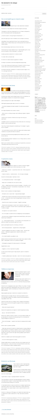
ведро (8, 349)
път (10, 150)
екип (25, 75)
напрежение (16, 76)
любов (28, 350)
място (12, 76)
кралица (17, 399)
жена (4, 260)
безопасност (25, 73)
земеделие (37, 44)
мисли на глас (37, 58)
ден (23, 75)
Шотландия (3, 402)
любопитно (14, 397)
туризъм (36, 88)
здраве (36, 43)
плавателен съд (25, 399)
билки (36, 32)
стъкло (7, 261)
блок (2, 349)
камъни (7, 148)
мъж (5, 352)
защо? (36, 42)
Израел (36, 47)
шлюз (29, 400)
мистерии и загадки (38, 60)
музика (36, 63)
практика (19, 352)
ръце (45, 107)
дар (18, 75)
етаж (6, 350)
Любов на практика (7, 269)
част (27, 400)
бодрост (5, 349)
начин (40, 105)
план (23, 76)
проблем (43, 106)
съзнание (14, 353)
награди (36, 64)
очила (12, 260)
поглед (17, 260)
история (36, 53)
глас (42, 100)
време (9, 75)
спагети (4, 353)
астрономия (37, 26)
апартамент (18, 348)
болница (21, 147)
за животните (37, 39)
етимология (37, 36)
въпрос (36, 100)
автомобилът (37, 20)
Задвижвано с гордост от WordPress (7, 413)
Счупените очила (6, 159)
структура (15, 400)
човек (6, 151)
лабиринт (15, 148)
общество (37, 71)
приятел (7, 150)
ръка (2, 261)
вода (4, 399)
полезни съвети (38, 73)
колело (11, 399)
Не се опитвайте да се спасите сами (12, 19)
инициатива (3, 76)
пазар (10, 352)
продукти (23, 352)
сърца (24, 150)
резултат (3, 78)
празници (37, 74)
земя (6, 260)
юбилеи (36, 90)
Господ (39, 97)
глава (39, 100)
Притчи (36, 77)
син (2, 353)
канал (9, 399)
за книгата (37, 40)
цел (21, 78)
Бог (36, 97)
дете (25, 349)
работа (26, 260)
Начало (2, 8)
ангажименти (21, 258)
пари (45, 105)
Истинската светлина (8, 85)
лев (26, 350)
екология (36, 33)
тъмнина (14, 78)
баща (44, 97)
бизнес (36, 30)
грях (16, 75)
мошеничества (38, 61)
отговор (20, 76)
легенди (36, 56)
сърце (44, 108)
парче (15, 260)
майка (2, 352)
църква (42, 109)
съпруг (13, 261)
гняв (14, 75)
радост (40, 107)
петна (5, 150)
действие (20, 75)
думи (29, 349)
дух (2, 350)
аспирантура (27, 348)
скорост (8, 400)
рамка (29, 260)
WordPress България (39, 122)
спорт (36, 84)
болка (36, 98)
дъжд (4, 350)
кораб (14, 399)
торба (17, 353)
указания (3, 151)
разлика (5, 400)
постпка (15, 352)
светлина (13, 150)
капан (9, 76)
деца (39, 101)
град (21, 349)
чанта (18, 261)
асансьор (20, 73)
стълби (10, 261)
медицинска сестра (20, 148)
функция (24, 400)
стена (5, 261)
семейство (37, 81)
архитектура (9, 397)
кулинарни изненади (39, 54)
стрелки (18, 150)
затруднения (12, 350)
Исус (7, 76)
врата (7, 75)
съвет (22, 150)
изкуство (36, 46)
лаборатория (22, 350)
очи (43, 105)
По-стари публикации (6, 409)
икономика (37, 49)
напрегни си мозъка (38, 66)
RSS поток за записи (38, 119)
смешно (36, 82)
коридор (11, 148)
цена (19, 353)
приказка (36, 75)
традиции (37, 87)
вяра (12, 75)
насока (26, 148)
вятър (19, 349)
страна (6, 78)
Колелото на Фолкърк (8, 361)
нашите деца (37, 67)
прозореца (27, 352)
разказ (8, 73)
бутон (4, 75)
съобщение (10, 78)
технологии (37, 85)
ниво (20, 399)
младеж (9, 260)
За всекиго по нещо (9, 3)
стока (7, 353)
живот (2, 148)
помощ (25, 76)
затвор (28, 75)
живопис (36, 37)
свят (16, 150)
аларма (17, 73)
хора (19, 78)
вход (27, 147)
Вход (36, 118)
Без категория (37, 29)
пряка (23, 260)
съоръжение (19, 400)
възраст (16, 349)
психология (37, 78)
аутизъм (36, 27)
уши (17, 78)
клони (18, 350)
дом (27, 349)
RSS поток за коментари (39, 121)
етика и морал (37, 34)
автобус (17, 258)
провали (28, 76)
